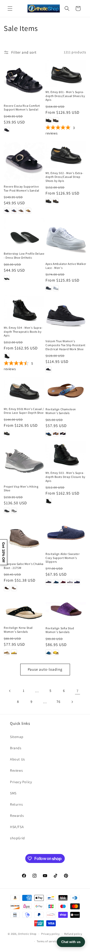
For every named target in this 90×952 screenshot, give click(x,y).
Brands (16, 748)
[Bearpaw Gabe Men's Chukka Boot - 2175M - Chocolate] (7, 588)
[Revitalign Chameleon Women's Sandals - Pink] (63, 433)
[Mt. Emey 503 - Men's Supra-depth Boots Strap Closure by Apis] (66, 454)
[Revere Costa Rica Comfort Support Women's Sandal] (24, 80)
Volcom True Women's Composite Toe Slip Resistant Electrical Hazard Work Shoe (66, 345)
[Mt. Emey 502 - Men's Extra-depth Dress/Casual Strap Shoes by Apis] (66, 154)
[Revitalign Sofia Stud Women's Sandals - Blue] (49, 652)
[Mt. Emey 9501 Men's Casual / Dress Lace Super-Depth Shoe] (24, 390)
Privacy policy (50, 934)
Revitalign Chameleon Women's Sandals (61, 411)
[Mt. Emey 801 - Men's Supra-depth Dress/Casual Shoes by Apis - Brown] (56, 120)
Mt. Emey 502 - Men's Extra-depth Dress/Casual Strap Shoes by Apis (64, 177)
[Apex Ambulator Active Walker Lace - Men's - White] (56, 288)
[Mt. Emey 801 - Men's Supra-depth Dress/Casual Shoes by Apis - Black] (49, 120)
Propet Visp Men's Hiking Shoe (21, 488)
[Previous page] (10, 690)
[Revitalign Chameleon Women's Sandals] (66, 390)
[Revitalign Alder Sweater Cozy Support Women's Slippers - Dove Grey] (70, 582)
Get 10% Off (4, 552)
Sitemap (16, 737)
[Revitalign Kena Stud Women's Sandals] (24, 609)
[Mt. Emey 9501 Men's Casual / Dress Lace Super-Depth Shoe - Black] (7, 433)
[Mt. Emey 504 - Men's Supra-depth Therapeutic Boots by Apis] (24, 308)
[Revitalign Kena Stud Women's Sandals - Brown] (7, 652)
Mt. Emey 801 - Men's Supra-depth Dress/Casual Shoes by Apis (65, 96)
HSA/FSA (17, 827)
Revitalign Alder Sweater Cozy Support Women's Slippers (63, 557)
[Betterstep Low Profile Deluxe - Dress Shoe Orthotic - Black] (7, 278)
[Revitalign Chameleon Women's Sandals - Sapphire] (49, 433)
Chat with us (70, 942)
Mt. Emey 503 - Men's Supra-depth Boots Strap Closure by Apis (66, 476)
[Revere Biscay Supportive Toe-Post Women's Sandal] (24, 161)
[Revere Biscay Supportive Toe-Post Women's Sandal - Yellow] (28, 211)
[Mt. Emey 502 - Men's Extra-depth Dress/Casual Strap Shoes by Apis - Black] (49, 201)
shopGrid (17, 838)
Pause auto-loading (45, 669)
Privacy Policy (21, 782)
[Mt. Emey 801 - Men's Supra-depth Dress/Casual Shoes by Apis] (66, 73)
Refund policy (73, 934)
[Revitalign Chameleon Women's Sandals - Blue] (56, 433)
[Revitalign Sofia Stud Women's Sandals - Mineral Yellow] (56, 652)
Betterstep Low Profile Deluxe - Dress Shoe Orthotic (24, 255)
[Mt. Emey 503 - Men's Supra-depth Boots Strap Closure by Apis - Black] (49, 501)
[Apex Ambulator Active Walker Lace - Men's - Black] (49, 288)
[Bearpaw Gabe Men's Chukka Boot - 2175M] (24, 538)
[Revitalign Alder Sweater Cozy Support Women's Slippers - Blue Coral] (56, 582)
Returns (16, 804)
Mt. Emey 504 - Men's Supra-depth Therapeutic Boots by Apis (23, 331)
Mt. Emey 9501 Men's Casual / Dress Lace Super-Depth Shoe (24, 411)
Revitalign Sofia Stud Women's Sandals (60, 630)
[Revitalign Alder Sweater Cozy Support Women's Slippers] (66, 533)
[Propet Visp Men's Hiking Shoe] (24, 461)
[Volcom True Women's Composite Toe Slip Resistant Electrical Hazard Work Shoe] (66, 315)
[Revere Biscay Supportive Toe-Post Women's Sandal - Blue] (14, 211)
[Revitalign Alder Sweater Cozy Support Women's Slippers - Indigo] (77, 582)
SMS (13, 793)
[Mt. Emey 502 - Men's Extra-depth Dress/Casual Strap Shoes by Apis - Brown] (56, 201)
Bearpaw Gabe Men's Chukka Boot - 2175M (24, 566)
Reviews (16, 770)
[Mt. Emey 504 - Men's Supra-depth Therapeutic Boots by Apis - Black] (7, 356)
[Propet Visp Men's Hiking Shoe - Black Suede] (7, 511)
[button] (10, 8)
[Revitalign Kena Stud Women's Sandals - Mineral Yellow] (14, 652)
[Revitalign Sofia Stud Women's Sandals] (66, 609)
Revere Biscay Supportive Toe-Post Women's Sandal (21, 188)
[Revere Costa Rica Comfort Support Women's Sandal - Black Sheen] (7, 130)
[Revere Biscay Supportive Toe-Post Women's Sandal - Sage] (21, 211)
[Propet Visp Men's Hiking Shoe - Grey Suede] (14, 511)
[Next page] (72, 701)
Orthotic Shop (27, 934)
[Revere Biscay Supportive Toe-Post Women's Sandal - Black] (7, 211)
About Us (17, 759)
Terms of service (47, 941)
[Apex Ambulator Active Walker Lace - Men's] (66, 238)
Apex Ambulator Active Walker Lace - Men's (66, 266)
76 (58, 701)
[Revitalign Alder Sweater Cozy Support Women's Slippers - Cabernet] (63, 582)
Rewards (17, 815)
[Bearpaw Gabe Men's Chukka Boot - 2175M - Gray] (14, 588)
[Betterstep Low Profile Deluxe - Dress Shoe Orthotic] (24, 233)
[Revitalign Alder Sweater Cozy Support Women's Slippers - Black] (49, 582)
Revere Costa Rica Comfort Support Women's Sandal (22, 107)
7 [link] (77, 690)
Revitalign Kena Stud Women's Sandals (18, 630)
